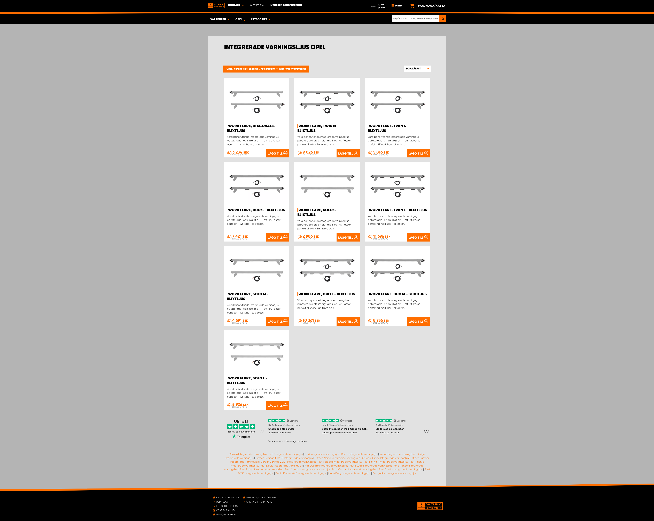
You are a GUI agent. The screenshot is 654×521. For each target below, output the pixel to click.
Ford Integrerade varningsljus (322, 454)
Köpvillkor (222, 501)
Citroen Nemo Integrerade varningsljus (337, 458)
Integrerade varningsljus (292, 69)
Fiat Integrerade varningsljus (286, 454)
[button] (417, 69)
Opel (229, 69)
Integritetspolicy (227, 506)
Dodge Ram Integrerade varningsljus (394, 473)
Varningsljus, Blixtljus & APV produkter (255, 69)
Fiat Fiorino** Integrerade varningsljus (386, 461)
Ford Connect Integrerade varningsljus (307, 469)
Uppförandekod (226, 514)
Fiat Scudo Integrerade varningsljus (371, 465)
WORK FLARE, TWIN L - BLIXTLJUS (398, 210)
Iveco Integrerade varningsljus (397, 454)
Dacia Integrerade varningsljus (359, 454)
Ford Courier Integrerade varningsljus (401, 469)
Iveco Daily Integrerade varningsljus (349, 473)
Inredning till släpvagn (261, 497)
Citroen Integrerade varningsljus (248, 454)
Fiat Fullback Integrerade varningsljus (340, 461)
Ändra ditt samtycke (259, 501)
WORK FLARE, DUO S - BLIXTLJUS (256, 210)
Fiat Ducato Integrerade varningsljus (326, 465)
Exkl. (383, 8)
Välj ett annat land (228, 497)
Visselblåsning (225, 510)
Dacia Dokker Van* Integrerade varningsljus (300, 473)
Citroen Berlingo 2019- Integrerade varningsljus (288, 461)
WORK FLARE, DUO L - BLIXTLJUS (326, 294)
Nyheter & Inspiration (286, 5)
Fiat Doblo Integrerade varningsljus (282, 465)
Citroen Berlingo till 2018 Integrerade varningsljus (284, 458)
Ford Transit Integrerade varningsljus (261, 469)
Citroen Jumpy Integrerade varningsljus (385, 458)
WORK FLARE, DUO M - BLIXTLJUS (398, 294)
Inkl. (383, 5)
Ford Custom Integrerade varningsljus (354, 469)
